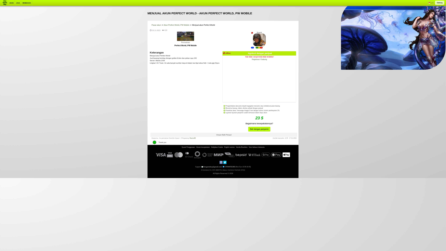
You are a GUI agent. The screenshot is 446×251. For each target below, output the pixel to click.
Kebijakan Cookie (217, 147)
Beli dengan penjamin (259, 129)
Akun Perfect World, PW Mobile (176, 25)
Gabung (440, 3)
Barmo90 (193, 138)
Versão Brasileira (241, 147)
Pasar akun (156, 25)
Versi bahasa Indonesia (256, 147)
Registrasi (255, 59)
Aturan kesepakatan (203, 147)
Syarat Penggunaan (188, 147)
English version (229, 147)
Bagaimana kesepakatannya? (259, 123)
